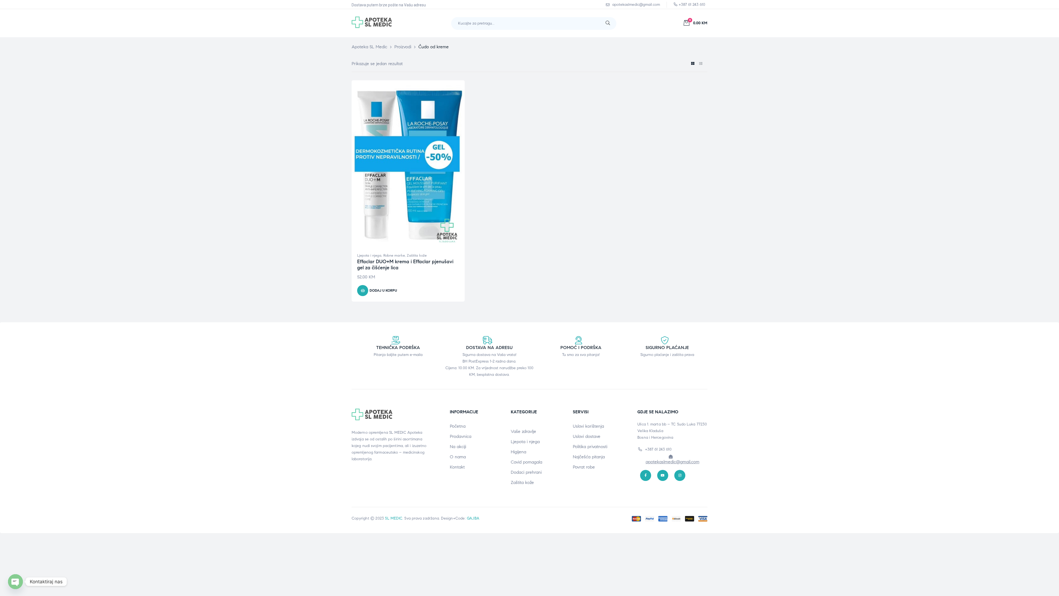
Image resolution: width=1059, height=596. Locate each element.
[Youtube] (662, 475)
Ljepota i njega (369, 255)
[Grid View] (692, 63)
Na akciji (458, 446)
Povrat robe (584, 467)
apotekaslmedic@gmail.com (672, 461)
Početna (458, 426)
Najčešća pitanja (589, 456)
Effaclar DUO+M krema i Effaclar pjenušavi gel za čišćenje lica (405, 265)
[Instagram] (679, 475)
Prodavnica (460, 436)
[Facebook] (645, 475)
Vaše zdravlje (523, 431)
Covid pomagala (526, 462)
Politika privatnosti (590, 446)
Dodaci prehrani (526, 472)
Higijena (518, 451)
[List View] (700, 63)
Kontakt (457, 467)
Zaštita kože (417, 255)
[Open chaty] (15, 581)
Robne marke (394, 255)
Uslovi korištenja (588, 426)
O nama (458, 456)
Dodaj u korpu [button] (383, 290)
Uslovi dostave (586, 436)
